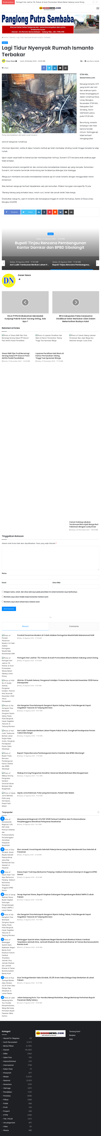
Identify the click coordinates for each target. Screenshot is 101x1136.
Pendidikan (7, 1092)
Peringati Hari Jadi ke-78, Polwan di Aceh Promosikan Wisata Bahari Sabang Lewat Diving (57, 658)
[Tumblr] (44, 212)
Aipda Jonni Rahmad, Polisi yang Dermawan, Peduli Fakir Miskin (45, 793)
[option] (50, 245)
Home (5, 37)
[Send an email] (16, 61)
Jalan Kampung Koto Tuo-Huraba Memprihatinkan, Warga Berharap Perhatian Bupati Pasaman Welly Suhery (56, 998)
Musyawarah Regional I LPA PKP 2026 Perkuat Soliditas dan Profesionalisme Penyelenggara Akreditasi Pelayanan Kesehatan (51, 820)
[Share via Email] (60, 67)
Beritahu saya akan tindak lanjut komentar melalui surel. (26, 597)
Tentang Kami (74, 1031)
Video (5, 1126)
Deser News (10, 61)
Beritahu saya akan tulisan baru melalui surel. (22, 602)
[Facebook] (43, 67)
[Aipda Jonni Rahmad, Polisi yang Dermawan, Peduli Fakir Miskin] (8, 799)
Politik (5, 1103)
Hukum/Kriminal (9, 1061)
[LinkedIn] (54, 67)
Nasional (6, 1080)
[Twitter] (49, 67)
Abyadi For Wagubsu (11, 1038)
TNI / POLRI (8, 1119)
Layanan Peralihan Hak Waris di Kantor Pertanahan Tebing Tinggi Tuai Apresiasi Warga (49, 355)
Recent (25, 626)
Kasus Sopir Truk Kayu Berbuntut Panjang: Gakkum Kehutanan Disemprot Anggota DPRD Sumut (57, 873)
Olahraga (6, 1088)
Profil (5, 1107)
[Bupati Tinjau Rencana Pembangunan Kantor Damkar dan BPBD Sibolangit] (8, 761)
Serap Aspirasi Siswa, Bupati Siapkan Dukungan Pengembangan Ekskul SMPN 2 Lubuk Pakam (55, 895)
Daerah (12, 37)
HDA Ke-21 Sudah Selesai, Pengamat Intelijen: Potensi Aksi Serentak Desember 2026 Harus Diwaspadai (57, 681)
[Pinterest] (49, 212)
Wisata (6, 1130)
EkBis (5, 1054)
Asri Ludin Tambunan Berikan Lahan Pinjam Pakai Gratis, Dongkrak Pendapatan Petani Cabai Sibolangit (56, 731)
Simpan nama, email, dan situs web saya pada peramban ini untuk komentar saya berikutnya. (41, 592)
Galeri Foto (7, 1057)
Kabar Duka (8, 1069)
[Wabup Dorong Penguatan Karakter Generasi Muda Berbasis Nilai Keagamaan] (8, 781)
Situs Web (56, 583)
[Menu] (97, 8)
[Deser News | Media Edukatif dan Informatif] (50, 8)
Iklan (71, 1039)
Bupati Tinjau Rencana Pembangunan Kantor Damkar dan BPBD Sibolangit (50, 753)
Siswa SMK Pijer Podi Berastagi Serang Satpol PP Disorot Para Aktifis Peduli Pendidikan (15, 355)
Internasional (8, 1065)
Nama (4, 573)
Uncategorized (9, 1123)
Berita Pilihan (8, 1046)
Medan (6, 1077)
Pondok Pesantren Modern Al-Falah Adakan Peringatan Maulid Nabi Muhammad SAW (55, 635)
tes (50, 617)
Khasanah (7, 1073)
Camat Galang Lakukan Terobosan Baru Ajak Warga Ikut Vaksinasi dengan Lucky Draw (83, 524)
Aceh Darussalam (10, 1042)
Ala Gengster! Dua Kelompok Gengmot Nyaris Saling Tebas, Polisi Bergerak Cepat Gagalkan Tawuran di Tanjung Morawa (50, 247)
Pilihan (5, 1100)
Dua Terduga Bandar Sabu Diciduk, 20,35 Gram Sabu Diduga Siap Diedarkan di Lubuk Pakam (55, 978)
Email (4, 583)
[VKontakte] (60, 212)
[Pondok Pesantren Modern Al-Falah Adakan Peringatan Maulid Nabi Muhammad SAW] (8, 644)
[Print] (65, 67)
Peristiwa (7, 1096)
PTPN (5, 1115)
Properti (6, 1111)
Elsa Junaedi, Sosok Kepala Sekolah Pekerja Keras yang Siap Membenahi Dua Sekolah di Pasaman (56, 850)
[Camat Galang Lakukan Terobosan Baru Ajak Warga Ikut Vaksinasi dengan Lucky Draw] (84, 427)
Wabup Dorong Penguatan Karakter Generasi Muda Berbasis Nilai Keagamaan (52, 773)
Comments (74, 626)
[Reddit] (55, 212)
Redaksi (72, 1035)
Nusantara (7, 1084)
